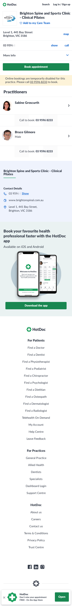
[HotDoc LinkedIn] (36, 567)
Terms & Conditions (36, 533)
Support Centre (36, 493)
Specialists (36, 479)
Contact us (36, 526)
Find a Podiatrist (36, 368)
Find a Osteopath (36, 396)
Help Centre (36, 431)
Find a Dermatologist (36, 403)
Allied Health (36, 465)
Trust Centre (36, 547)
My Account (36, 424)
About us (36, 512)
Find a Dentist (36, 354)
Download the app (36, 305)
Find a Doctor (36, 347)
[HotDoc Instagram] (42, 567)
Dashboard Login (36, 486)
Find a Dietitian (36, 389)
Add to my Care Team (36, 23)
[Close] (4, 597)
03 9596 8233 (38, 82)
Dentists (36, 472)
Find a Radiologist (36, 410)
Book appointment (36, 66)
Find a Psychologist (36, 382)
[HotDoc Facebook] (30, 567)
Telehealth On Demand (36, 417)
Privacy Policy (36, 540)
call (67, 45)
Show (54, 45)
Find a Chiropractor (36, 375)
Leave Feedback (36, 438)
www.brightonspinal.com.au (26, 200)
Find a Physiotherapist (36, 361)
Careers (36, 519)
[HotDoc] (9, 4)
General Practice (36, 458)
